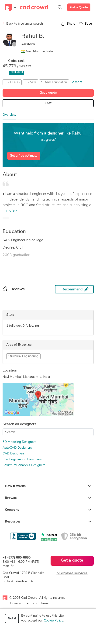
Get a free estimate (23, 156)
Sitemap (44, 603)
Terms (29, 603)
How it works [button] (15, 486)
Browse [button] (11, 498)
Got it (12, 618)
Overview (9, 115)
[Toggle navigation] (10, 7)
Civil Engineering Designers (22, 459)
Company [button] (12, 510)
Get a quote (48, 93)
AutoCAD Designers (17, 448)
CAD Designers (14, 453)
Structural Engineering (23, 356)
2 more (77, 82)
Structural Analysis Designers (24, 465)
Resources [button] (13, 521)
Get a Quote (79, 7)
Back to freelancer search (24, 24)
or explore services (72, 573)
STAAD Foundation (54, 82)
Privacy (15, 603)
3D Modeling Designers (19, 442)
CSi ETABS (12, 82)
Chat (48, 103)
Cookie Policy (53, 620)
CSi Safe (30, 82)
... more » (10, 211)
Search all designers (19, 424)
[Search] (59, 7)
